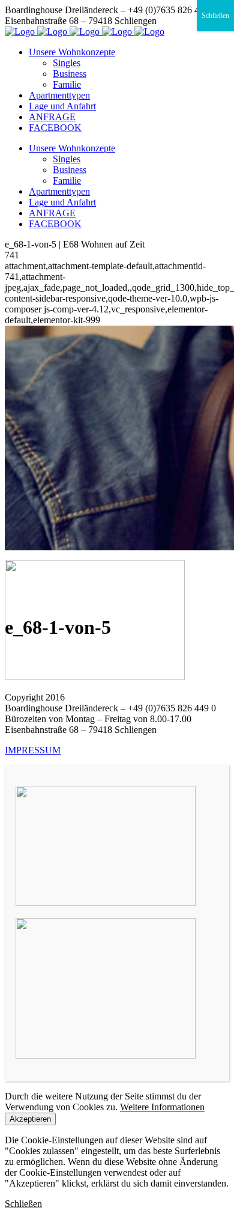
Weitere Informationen (162, 1107)
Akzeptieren (30, 1118)
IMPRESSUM (33, 750)
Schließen (215, 15)
